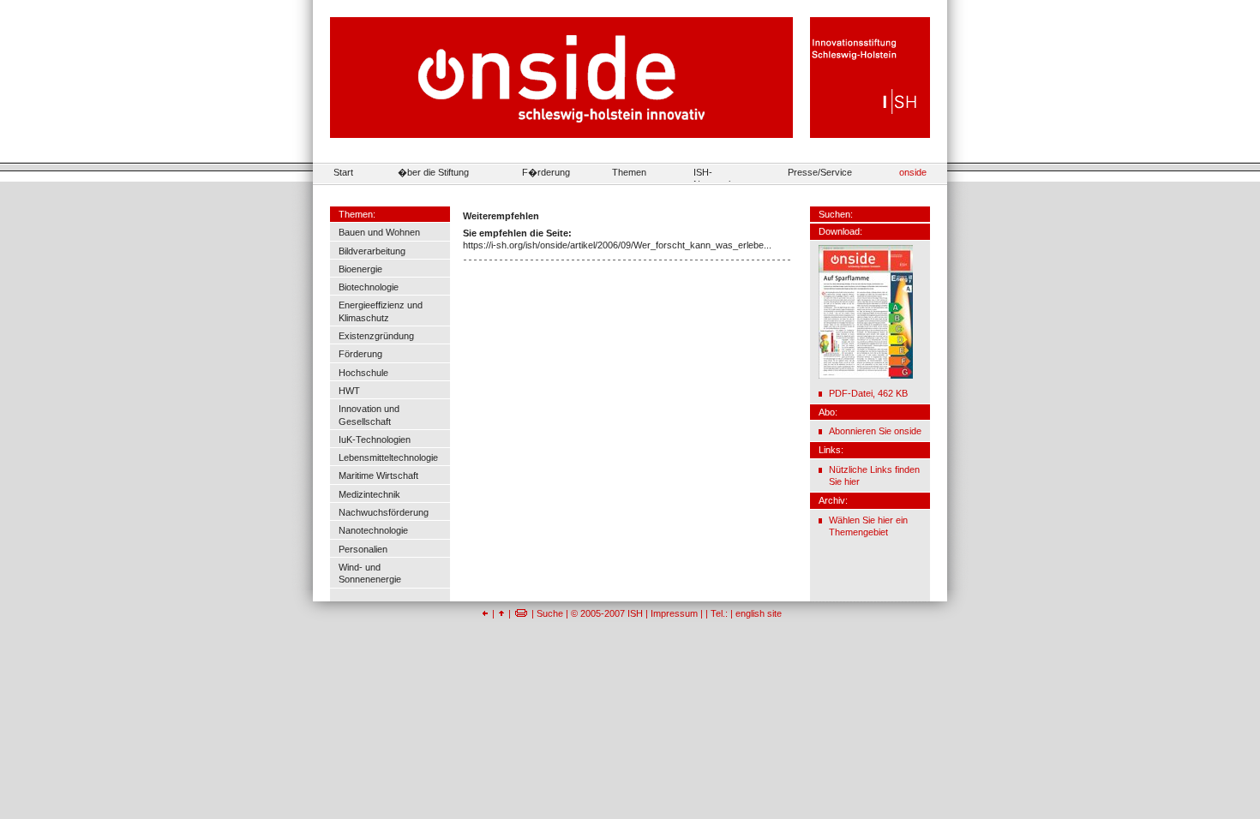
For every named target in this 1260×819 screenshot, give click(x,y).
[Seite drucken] (521, 613)
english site (758, 613)
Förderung (360, 354)
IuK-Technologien (375, 439)
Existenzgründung (376, 336)
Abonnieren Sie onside (875, 431)
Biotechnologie (369, 287)
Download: (840, 231)
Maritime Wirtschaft (378, 475)
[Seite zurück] (485, 613)
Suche (550, 613)
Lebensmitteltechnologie (388, 457)
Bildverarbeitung (372, 251)
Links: (831, 450)
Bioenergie (360, 269)
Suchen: (836, 214)
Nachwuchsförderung (384, 512)
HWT (349, 391)
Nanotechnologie (373, 530)
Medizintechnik (369, 494)
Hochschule (363, 373)
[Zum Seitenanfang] (501, 613)
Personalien (363, 549)
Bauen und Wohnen (379, 232)
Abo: (828, 412)
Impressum (674, 613)
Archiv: (833, 500)
